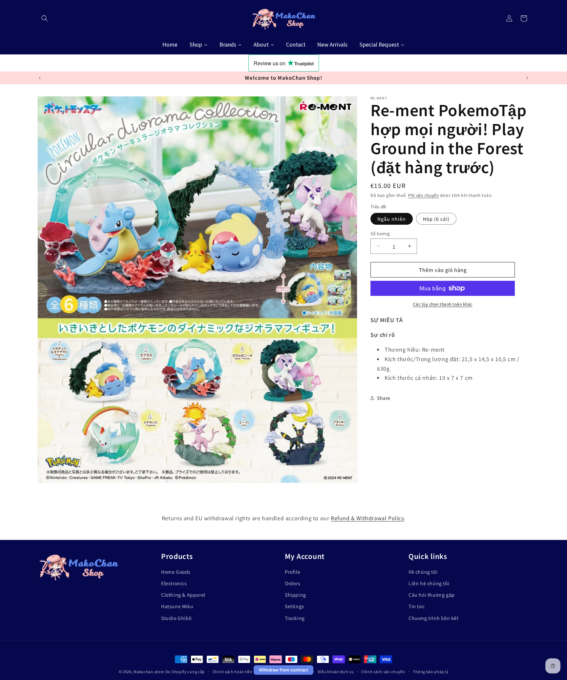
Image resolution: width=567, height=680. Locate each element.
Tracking (295, 617)
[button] (44, 18)
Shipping (295, 594)
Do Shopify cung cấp (185, 671)
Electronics (174, 583)
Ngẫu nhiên (391, 218)
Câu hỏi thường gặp (432, 594)
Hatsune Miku (177, 606)
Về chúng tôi (423, 571)
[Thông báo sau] (527, 78)
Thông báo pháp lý (430, 671)
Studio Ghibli (176, 617)
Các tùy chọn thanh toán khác (442, 304)
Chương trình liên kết (434, 617)
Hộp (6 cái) (436, 218)
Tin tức (417, 606)
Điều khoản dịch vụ (336, 671)
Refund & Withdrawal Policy (367, 518)
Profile (292, 571)
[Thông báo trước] (39, 78)
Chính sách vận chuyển (383, 671)
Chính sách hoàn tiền (233, 671)
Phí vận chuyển (423, 195)
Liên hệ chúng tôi (429, 583)
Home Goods (176, 571)
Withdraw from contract (283, 669)
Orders (293, 583)
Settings (294, 606)
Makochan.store (149, 671)
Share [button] (383, 397)
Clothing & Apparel (183, 594)
